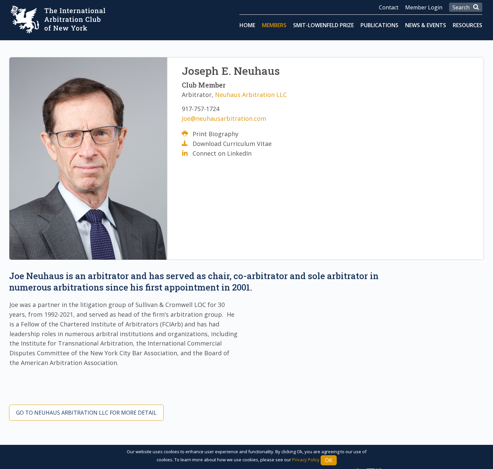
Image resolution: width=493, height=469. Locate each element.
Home (247, 25)
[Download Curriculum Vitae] (187, 144)
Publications (379, 25)
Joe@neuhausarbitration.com (224, 118)
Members (274, 25)
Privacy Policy (306, 460)
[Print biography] (187, 134)
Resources (467, 25)
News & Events (425, 25)
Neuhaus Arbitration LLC (251, 95)
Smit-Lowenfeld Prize (323, 25)
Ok (328, 460)
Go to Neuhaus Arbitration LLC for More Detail (86, 412)
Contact (388, 7)
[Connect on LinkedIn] (187, 153)
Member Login (423, 7)
